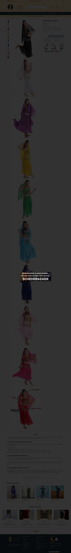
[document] (35, 276)
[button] (49, 273)
